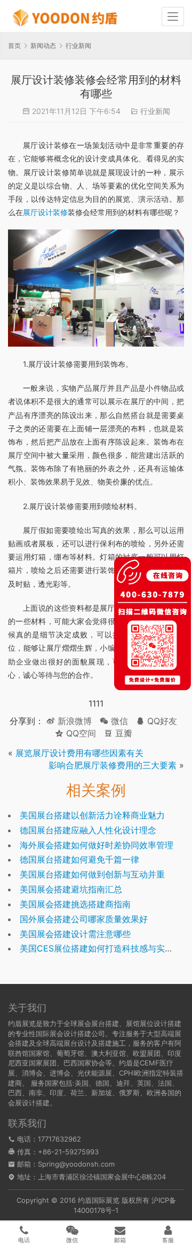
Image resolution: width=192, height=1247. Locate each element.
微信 (114, 721)
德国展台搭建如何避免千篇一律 (79, 859)
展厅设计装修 (45, 212)
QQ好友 (161, 721)
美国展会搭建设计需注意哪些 (75, 934)
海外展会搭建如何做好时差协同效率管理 (96, 845)
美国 (82, 1083)
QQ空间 (79, 733)
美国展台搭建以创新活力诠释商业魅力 (92, 815)
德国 (102, 1083)
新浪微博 (73, 721)
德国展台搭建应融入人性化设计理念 (88, 830)
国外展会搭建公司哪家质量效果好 (84, 919)
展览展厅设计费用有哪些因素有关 (79, 753)
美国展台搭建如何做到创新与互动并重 (92, 874)
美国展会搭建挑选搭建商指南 (75, 904)
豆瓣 (122, 733)
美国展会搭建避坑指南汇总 (71, 889)
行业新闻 (155, 111)
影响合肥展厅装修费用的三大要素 (113, 765)
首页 (14, 46)
